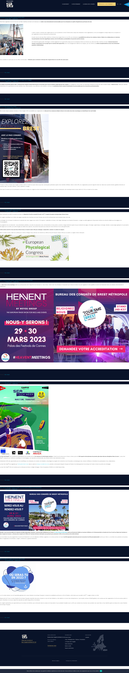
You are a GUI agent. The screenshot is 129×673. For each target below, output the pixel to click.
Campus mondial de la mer (43, 464)
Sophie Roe (15, 18)
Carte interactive (68, 643)
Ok (101, 670)
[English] (119, 4)
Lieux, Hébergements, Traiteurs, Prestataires (75, 639)
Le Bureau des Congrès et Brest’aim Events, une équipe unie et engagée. (16, 80)
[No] (127, 671)
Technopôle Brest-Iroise (23, 464)
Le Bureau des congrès (89, 4)
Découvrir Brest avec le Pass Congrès (8, 106)
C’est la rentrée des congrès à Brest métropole (10, 209)
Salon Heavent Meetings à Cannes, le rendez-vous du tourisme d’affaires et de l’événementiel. (21, 487)
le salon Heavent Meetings (60, 532)
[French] (117, 4)
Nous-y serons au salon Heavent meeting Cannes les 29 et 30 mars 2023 (16, 280)
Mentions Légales (55, 660)
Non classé (7, 72)
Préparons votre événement (106, 4)
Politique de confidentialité (71, 660)
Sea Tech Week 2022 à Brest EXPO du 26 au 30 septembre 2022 (14, 382)
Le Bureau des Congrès (70, 641)
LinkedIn (87, 637)
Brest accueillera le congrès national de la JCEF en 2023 (12, 559)
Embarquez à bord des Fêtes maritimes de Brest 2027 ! (12, 17)
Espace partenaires (69, 648)
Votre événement (76, 4)
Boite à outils (68, 645)
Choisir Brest (65, 4)
